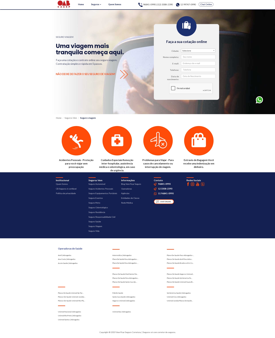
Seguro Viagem (95, 226)
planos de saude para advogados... (125, 278)
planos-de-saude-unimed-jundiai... (71, 297)
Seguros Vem (71, 118)
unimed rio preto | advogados (69, 316)
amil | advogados (64, 255)
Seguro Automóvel (97, 184)
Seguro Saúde (95, 221)
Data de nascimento (173, 77)
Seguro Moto (94, 203)
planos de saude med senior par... (125, 274)
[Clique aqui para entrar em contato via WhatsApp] (259, 99)
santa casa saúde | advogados (123, 297)
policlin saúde (117, 293)
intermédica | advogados (122, 255)
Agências (125, 193)
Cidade (174, 51)
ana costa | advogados (66, 259)
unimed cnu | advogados (176, 297)
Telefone (174, 70)
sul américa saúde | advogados (179, 293)
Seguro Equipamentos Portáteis (103, 193)
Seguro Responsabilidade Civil (102, 217)
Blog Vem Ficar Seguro (131, 184)
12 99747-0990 (188, 4)
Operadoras (126, 188)
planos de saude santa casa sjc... (124, 282)
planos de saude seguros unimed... (180, 274)
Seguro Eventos (96, 198)
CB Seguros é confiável (66, 188)
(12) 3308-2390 (165, 4)
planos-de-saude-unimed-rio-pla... (71, 301)
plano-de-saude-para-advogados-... (180, 255)
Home (81, 4)
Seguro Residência (97, 212)
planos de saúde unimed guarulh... (180, 282)
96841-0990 (149, 4)
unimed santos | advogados (68, 320)
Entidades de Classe (130, 198)
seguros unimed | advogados (123, 301)
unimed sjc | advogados (121, 312)
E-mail (175, 63)
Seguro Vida (94, 231)
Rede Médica (127, 203)
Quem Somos (114, 4)
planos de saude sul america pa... (179, 278)
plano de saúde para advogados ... (125, 259)
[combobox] (198, 51)
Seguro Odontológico (98, 207)
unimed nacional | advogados (69, 312)
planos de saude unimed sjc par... (71, 293)
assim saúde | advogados (68, 263)
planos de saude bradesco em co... (180, 263)
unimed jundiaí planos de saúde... (180, 301)
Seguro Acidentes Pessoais (101, 188)
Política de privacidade (66, 193)
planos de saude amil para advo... (180, 259)
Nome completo (170, 57)
